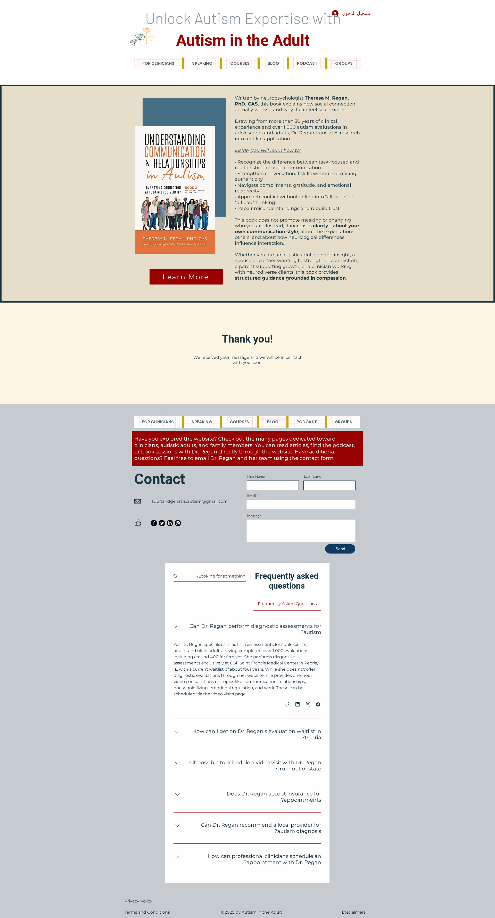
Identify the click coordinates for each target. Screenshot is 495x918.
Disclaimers (354, 912)
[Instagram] (178, 523)
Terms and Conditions (147, 912)
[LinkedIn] (170, 523)
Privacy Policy (138, 901)
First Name (256, 476)
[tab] (287, 604)
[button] (318, 704)
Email (251, 495)
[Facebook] (154, 523)
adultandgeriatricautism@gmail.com (189, 501)
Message (254, 515)
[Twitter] (162, 523)
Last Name (312, 476)
